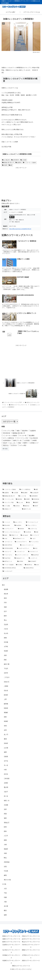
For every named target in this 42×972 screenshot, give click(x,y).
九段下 (6, 791)
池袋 (5, 607)
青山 (5, 620)
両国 (5, 813)
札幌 (5, 897)
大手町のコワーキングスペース (31, 956)
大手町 (6, 646)
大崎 (5, 844)
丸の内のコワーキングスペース (11, 951)
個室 (11, 165)
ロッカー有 (22, 435)
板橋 (5, 840)
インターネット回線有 (30, 162)
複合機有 (31, 435)
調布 (5, 831)
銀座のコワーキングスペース (11, 941)
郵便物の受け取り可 (8, 162)
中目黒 (6, 871)
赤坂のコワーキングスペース (31, 960)
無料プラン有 (17, 440)
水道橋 (6, 805)
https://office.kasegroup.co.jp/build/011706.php (20, 228)
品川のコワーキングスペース (31, 939)
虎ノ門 (6, 734)
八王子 (6, 835)
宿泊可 (5, 443)
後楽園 (6, 589)
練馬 (5, 875)
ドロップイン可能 (8, 430)
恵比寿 (6, 594)
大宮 (5, 888)
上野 (5, 699)
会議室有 (19, 162)
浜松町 (6, 743)
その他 (4, 884)
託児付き (14, 445)
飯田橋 (6, 704)
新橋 (5, 638)
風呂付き (6, 445)
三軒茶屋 (6, 778)
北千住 (6, 761)
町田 (5, 827)
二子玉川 (6, 677)
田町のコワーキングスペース (21, 966)
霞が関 (6, 787)
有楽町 (6, 651)
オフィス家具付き (8, 438)
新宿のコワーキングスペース (11, 936)
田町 (5, 660)
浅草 (5, 809)
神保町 (6, 721)
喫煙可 (25, 443)
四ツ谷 (6, 796)
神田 (13, 217)
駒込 (5, 857)
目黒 (5, 866)
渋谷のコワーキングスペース (31, 936)
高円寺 (6, 774)
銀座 (5, 616)
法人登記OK (6, 160)
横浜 (5, 910)
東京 (3, 585)
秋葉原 (6, 708)
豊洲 (5, 739)
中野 (5, 769)
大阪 (5, 901)
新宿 (5, 598)
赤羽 (5, 730)
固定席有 (25, 430)
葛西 (5, 752)
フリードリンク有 (22, 438)
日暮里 (6, 756)
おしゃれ (12, 443)
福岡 (5, 915)
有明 (5, 726)
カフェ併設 (22, 445)
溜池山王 (6, 822)
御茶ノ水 (6, 800)
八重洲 (6, 686)
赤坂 (5, 655)
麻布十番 (6, 664)
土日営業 (24, 160)
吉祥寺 (6, 673)
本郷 (5, 853)
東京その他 (7, 879)
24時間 (5, 165)
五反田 (6, 624)
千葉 (5, 893)
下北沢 (6, 668)
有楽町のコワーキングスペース (11, 962)
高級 (19, 443)
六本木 (6, 629)
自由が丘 (6, 682)
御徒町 (6, 849)
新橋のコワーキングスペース (31, 950)
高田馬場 (6, 862)
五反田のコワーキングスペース (11, 946)
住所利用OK (16, 160)
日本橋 (6, 642)
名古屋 (6, 906)
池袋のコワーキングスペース (11, 939)
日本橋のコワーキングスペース (11, 956)
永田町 (6, 783)
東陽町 (6, 712)
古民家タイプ (34, 443)
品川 (5, 611)
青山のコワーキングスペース (31, 941)
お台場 (6, 748)
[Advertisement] (21, 59)
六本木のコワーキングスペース (31, 946)
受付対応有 (6, 433)
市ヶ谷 (6, 765)
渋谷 (5, 602)
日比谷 (6, 690)
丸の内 (6, 633)
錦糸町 (6, 695)
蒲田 (5, 818)
